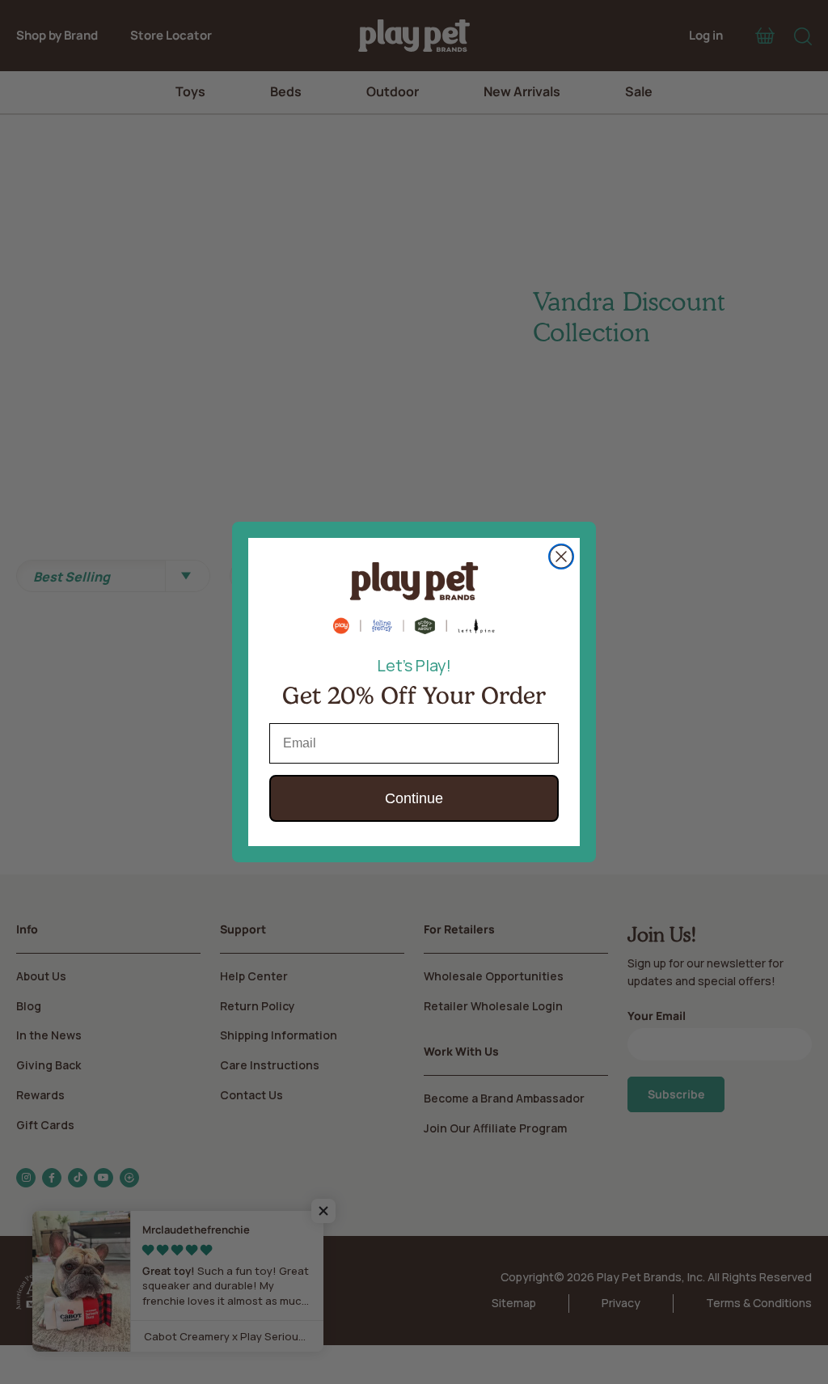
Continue (414, 798)
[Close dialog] (561, 556)
